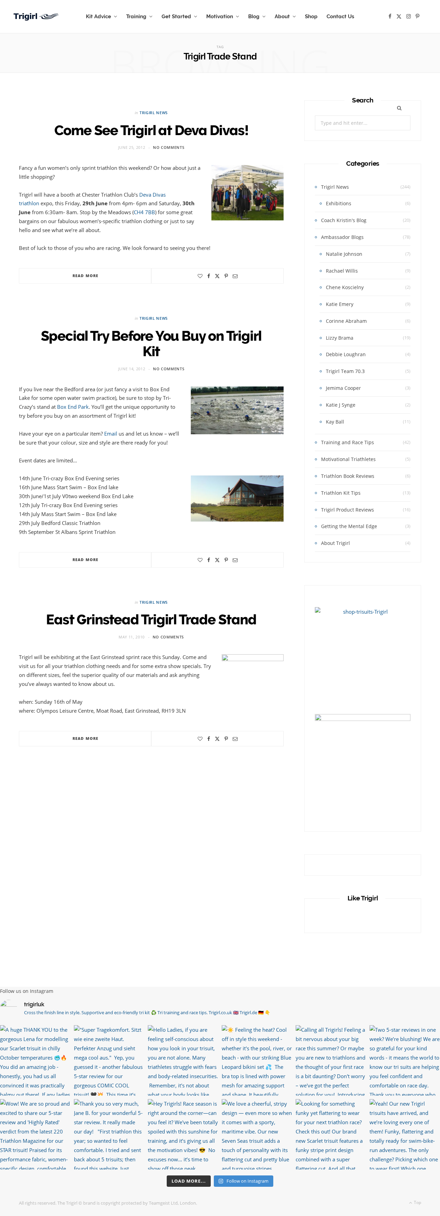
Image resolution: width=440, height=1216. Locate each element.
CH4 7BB (144, 212)
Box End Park (73, 406)
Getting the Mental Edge (349, 526)
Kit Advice (98, 16)
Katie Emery (339, 304)
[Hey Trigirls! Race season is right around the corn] (183, 1134)
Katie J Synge (340, 405)
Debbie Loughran (346, 354)
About (282, 16)
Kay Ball (335, 421)
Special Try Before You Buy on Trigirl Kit (151, 344)
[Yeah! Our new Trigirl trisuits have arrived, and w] (405, 1134)
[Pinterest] (226, 276)
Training (136, 16)
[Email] (235, 276)
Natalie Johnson (344, 254)
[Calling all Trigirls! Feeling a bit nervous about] (331, 1060)
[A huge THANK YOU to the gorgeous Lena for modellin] (35, 1060)
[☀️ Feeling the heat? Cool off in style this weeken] (257, 1060)
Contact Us (340, 16)
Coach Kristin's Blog (343, 220)
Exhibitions (338, 203)
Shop (311, 16)
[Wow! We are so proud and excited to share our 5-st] (35, 1134)
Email (110, 433)
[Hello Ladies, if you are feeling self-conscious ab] (183, 1060)
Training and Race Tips (347, 442)
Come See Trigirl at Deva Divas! (151, 130)
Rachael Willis (342, 270)
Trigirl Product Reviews (347, 509)
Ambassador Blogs (342, 237)
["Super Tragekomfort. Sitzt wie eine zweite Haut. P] (109, 1060)
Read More (85, 275)
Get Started (176, 16)
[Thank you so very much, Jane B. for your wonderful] (109, 1134)
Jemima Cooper (343, 388)
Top (417, 1202)
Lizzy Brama (339, 338)
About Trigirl (335, 543)
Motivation (219, 16)
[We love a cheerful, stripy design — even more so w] (257, 1134)
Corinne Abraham (346, 321)
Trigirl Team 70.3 (345, 371)
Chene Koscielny (345, 287)
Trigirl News (154, 112)
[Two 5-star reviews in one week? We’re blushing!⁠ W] (405, 1060)
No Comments (168, 147)
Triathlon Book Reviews (347, 476)
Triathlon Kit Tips (341, 493)
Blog (254, 16)
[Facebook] (208, 276)
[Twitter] (217, 276)
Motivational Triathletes (348, 459)
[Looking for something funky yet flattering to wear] (331, 1134)
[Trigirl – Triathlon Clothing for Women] (36, 16)
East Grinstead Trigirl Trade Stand (151, 619)
